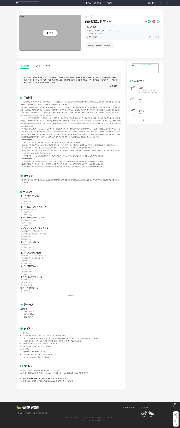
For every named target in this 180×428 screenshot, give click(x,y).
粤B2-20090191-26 (71, 418)
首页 (20, 12)
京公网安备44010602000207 (105, 418)
